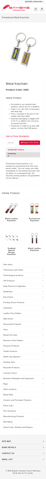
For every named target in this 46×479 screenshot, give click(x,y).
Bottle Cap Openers (11, 357)
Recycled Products (11, 367)
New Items (8, 264)
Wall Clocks (8, 319)
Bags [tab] (5, 384)
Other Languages (34, 2)
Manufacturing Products (13, 416)
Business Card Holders (13, 340)
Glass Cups (8, 405)
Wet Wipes (8, 422)
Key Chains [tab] (8, 297)
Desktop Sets (9, 362)
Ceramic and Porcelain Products (17, 400)
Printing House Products (13, 302)
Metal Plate (8, 395)
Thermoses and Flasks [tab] (13, 270)
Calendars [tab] (7, 308)
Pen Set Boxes (9, 411)
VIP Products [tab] (9, 281)
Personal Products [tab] (11, 346)
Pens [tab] (5, 330)
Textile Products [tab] (10, 351)
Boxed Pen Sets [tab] (10, 335)
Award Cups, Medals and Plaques (18, 427)
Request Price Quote (30, 143)
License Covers (10, 373)
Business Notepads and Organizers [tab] (18, 378)
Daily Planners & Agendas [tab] (14, 286)
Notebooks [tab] (8, 292)
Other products (9, 389)
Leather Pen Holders (12, 313)
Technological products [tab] (13, 275)
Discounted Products (12, 324)
